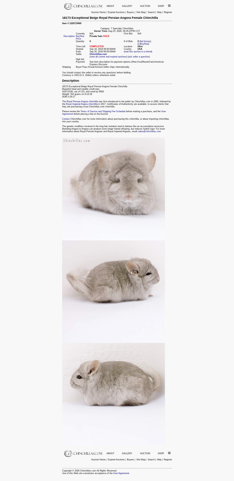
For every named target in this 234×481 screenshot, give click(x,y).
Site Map (140, 12)
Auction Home (98, 12)
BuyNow (144, 44)
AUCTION (145, 6)
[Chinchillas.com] (83, 9)
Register (168, 12)
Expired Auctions (116, 12)
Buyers (130, 12)
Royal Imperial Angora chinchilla (82, 104)
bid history (145, 41)
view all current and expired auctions (108, 56)
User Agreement (121, 473)
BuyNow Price (80, 37)
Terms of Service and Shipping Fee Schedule (103, 111)
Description (69, 36)
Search (151, 12)
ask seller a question (138, 56)
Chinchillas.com (98, 54)
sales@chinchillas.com (149, 131)
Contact (66, 119)
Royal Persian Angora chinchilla (82, 101)
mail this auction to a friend (138, 51)
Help (159, 12)
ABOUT (110, 6)
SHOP (161, 6)
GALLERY (127, 6)
